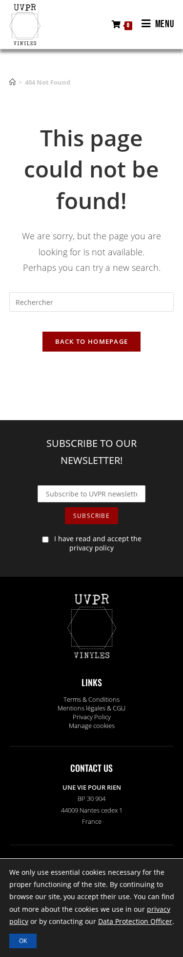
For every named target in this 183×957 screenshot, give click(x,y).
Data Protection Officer (135, 921)
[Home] (12, 82)
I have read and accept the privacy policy (98, 543)
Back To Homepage (91, 341)
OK (23, 941)
